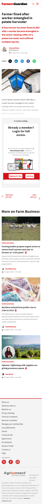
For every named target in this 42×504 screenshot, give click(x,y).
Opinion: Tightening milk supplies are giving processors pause (19, 367)
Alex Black (9, 374)
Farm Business (8, 243)
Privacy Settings (8, 413)
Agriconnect (6, 438)
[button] (33, 3)
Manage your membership (12, 424)
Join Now (29, 176)
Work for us (6, 409)
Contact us (6, 449)
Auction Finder (8, 446)
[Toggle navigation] (36, 3)
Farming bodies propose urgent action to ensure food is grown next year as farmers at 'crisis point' (21, 249)
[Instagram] (18, 462)
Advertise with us (9, 406)
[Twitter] (4, 462)
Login (21, 142)
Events (4, 431)
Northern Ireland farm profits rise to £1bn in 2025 (19, 309)
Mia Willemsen (10, 269)
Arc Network (7, 442)
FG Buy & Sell (7, 435)
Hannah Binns (14, 48)
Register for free (16, 176)
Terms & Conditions (10, 417)
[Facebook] (11, 462)
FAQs (4, 453)
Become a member (9, 420)
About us (5, 402)
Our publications (8, 427)
